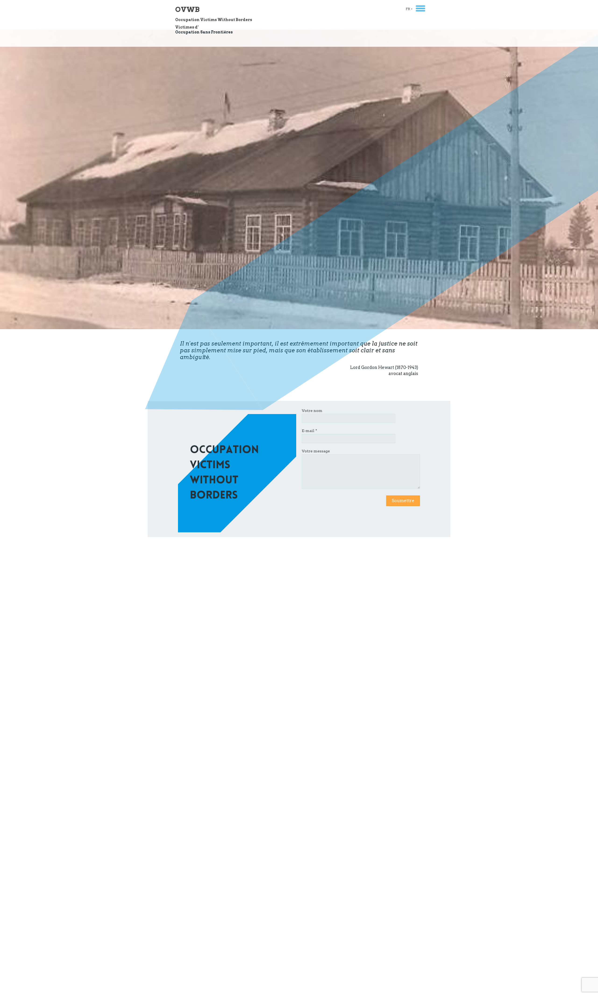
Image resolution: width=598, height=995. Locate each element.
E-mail (308, 431)
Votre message (316, 451)
